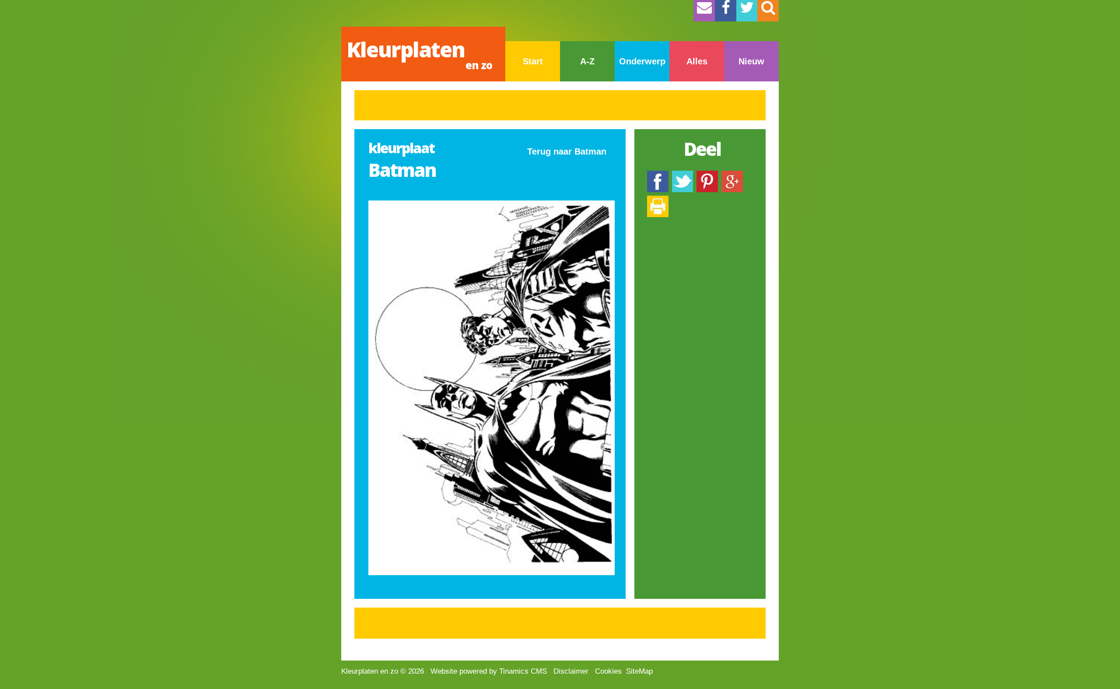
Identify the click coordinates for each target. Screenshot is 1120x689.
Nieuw (751, 61)
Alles (696, 61)
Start (533, 61)
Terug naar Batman (566, 151)
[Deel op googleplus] (732, 175)
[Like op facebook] (657, 175)
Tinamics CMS (523, 671)
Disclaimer (570, 671)
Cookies (608, 671)
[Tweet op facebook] (682, 175)
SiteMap (639, 671)
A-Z (587, 61)
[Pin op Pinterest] (707, 175)
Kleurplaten (419, 53)
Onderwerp (642, 61)
